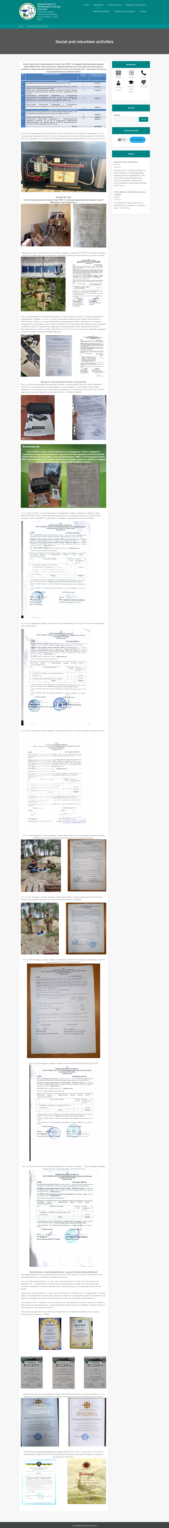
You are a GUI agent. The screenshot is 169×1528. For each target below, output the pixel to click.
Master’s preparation (101, 11)
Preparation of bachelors (136, 5)
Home (86, 5)
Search (117, 115)
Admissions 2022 (114, 5)
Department (98, 5)
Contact (143, 11)
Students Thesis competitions (126, 162)
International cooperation (124, 11)
